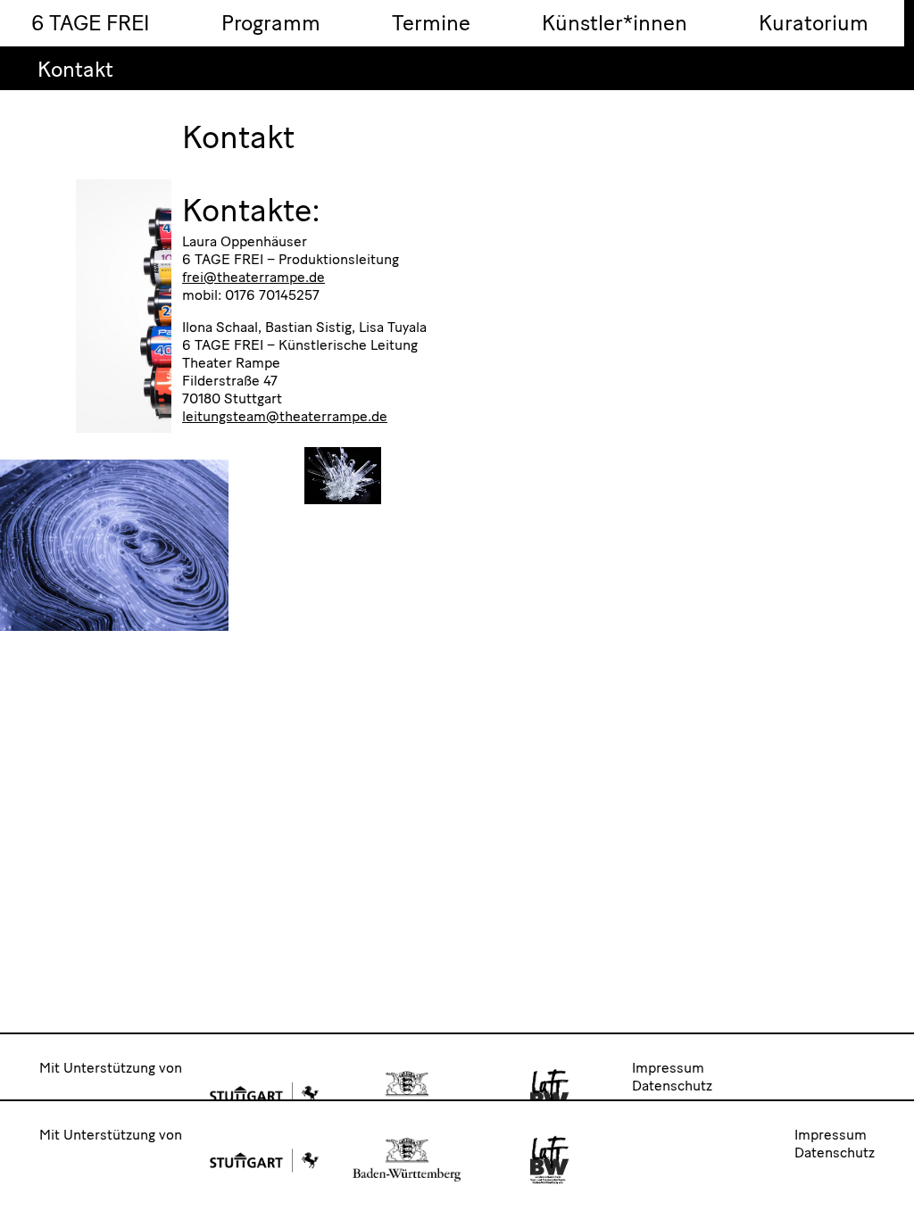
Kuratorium (813, 23)
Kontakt (75, 69)
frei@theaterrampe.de (253, 277)
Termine (431, 23)
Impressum (668, 1067)
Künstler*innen (614, 23)
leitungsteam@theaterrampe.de (284, 416)
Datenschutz (672, 1085)
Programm (270, 23)
